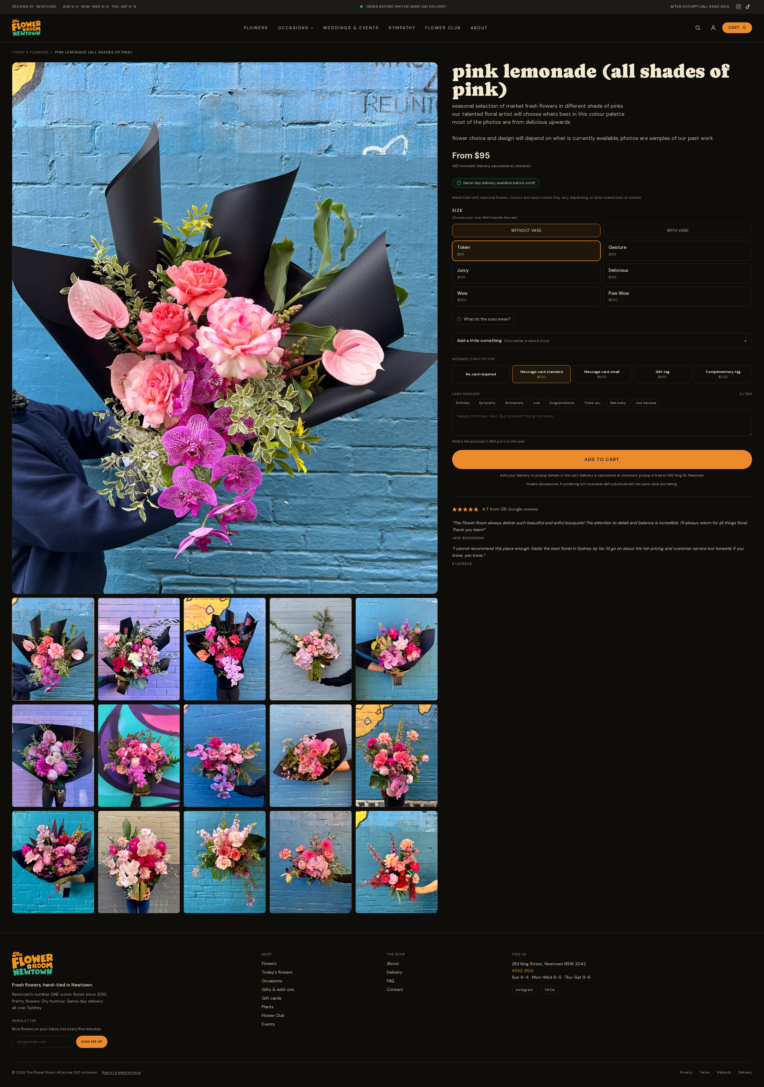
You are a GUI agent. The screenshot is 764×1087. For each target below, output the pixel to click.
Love (536, 403)
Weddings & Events (351, 27)
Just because (645, 403)
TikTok (549, 989)
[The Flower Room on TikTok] (748, 6)
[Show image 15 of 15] (396, 862)
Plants (268, 1006)
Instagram (524, 989)
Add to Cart (602, 459)
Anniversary (514, 403)
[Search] (697, 27)
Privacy (686, 1072)
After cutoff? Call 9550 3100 (699, 6)
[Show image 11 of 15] (53, 862)
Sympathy (402, 27)
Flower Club (443, 27)
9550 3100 (523, 970)
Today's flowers (277, 972)
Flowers (256, 27)
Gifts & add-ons (278, 989)
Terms (705, 1072)
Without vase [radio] (526, 230)
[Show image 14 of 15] (310, 862)
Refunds (724, 1072)
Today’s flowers (30, 52)
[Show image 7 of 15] (139, 755)
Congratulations (561, 403)
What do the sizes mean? (484, 319)
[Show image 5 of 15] (396, 649)
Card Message (466, 394)
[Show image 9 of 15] (310, 755)
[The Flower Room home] (26, 27)
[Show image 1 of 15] (53, 649)
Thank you (592, 403)
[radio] (526, 251)
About (479, 27)
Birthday (462, 403)
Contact (395, 989)
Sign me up (92, 1041)
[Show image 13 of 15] (225, 862)
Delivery (394, 972)
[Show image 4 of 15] (310, 649)
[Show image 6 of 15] (53, 755)
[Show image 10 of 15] (396, 755)
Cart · (737, 27)
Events (268, 1024)
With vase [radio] (678, 230)
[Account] (713, 27)
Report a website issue (121, 1072)
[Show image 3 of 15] (225, 649)
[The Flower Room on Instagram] (738, 6)
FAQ (390, 980)
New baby (618, 403)
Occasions (293, 27)
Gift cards (271, 998)
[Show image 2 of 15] (139, 649)
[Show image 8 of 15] (225, 755)
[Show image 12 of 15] (139, 862)
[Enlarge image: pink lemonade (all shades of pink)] (225, 328)
